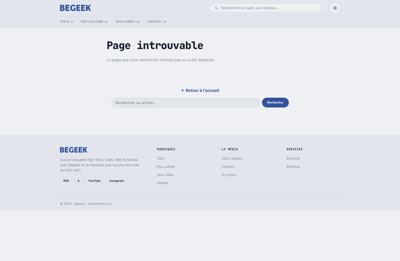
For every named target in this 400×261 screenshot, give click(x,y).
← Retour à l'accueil (200, 90)
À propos (229, 175)
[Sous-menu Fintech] (164, 22)
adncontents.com (100, 203)
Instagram (117, 180)
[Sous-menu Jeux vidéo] (137, 22)
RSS (66, 180)
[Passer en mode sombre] (335, 8)
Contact (228, 166)
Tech (64, 21)
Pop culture (92, 21)
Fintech (154, 21)
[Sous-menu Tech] (72, 22)
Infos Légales (232, 158)
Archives (293, 158)
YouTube (94, 180)
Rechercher (275, 102)
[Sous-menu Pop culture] (106, 22)
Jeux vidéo (125, 21)
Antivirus (293, 166)
